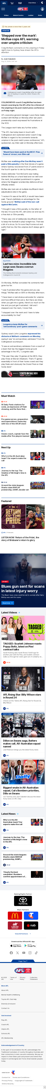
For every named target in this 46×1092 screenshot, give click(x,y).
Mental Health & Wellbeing (10, 995)
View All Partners (21, 934)
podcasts (10, 532)
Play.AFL (4, 1020)
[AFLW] (12, 3)
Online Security (8, 1084)
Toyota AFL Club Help (9, 999)
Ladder (30, 15)
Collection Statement (34, 978)
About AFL (5, 990)
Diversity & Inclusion (8, 1004)
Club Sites (32, 3)
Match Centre (18, 15)
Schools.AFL (5, 1033)
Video (6, 15)
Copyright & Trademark (23, 1080)
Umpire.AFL (5, 1029)
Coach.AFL (5, 1024)
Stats (40, 15)
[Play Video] (23, 246)
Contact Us (5, 1008)
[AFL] (4, 3)
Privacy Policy (22, 978)
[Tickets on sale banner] (23, 374)
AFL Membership (7, 1038)
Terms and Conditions (20, 1077)
